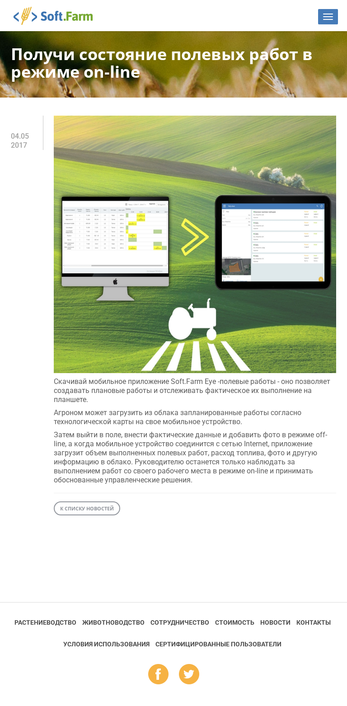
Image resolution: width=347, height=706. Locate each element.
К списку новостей (87, 508)
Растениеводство (45, 622)
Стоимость (234, 622)
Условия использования (106, 644)
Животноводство (113, 622)
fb (158, 675)
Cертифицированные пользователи (218, 644)
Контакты (313, 622)
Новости (275, 622)
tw (189, 675)
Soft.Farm (58, 16)
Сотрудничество (179, 622)
